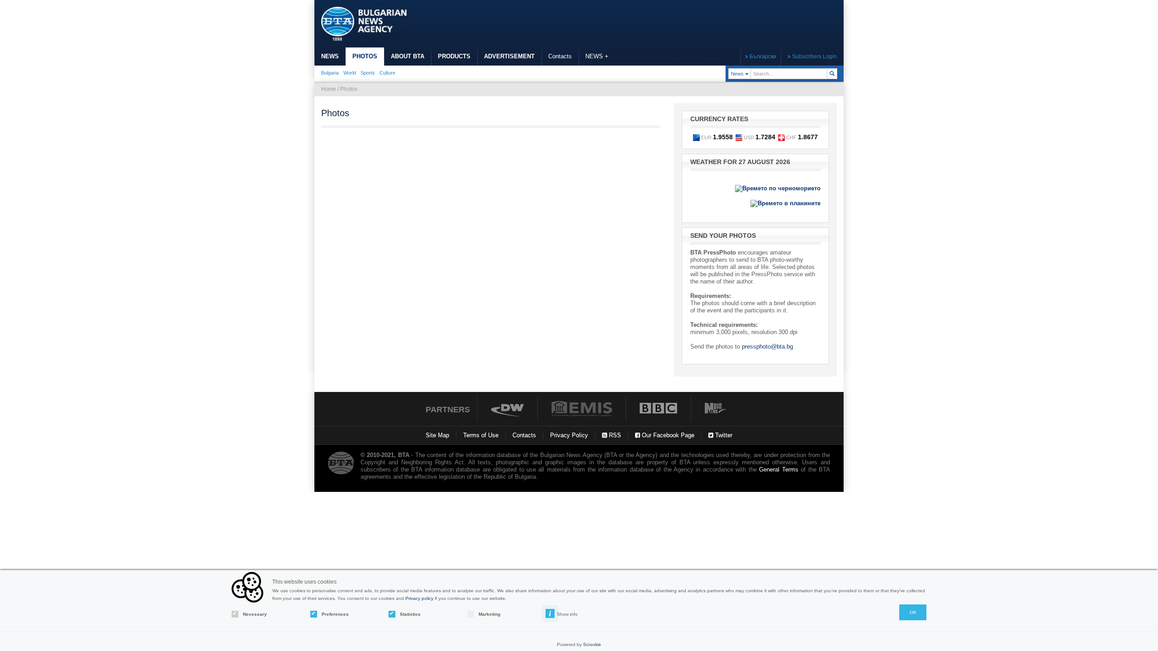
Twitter (722, 435)
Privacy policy (419, 598)
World (349, 72)
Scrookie (592, 644)
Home (328, 89)
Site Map (437, 435)
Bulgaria (330, 72)
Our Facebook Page (667, 435)
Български (762, 56)
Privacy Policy (569, 435)
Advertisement (509, 56)
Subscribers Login (814, 56)
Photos (364, 56)
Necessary (255, 614)
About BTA (407, 56)
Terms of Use (480, 435)
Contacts (560, 56)
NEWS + (596, 56)
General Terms (778, 469)
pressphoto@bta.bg (767, 346)
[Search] (832, 73)
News (330, 56)
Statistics (410, 614)
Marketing (489, 614)
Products (454, 56)
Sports (368, 72)
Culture (387, 72)
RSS (614, 435)
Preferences (335, 614)
